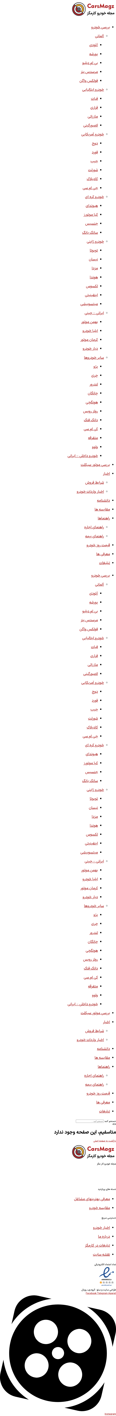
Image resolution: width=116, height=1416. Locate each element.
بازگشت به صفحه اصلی (104, 1141)
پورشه (93, 54)
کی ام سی (91, 429)
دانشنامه (103, 500)
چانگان (93, 393)
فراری (94, 107)
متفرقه (93, 438)
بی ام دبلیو (90, 63)
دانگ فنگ (91, 420)
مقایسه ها (102, 509)
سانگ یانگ (90, 232)
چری (94, 375)
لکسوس (92, 286)
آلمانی (99, 36)
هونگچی (92, 402)
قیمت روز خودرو (98, 545)
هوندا (94, 277)
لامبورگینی (90, 125)
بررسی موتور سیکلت (95, 465)
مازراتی (93, 116)
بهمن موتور (89, 322)
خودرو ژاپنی (95, 241)
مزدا (95, 268)
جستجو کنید (110, 1121)
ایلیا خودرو (90, 331)
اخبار (106, 473)
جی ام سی (90, 188)
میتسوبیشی (89, 304)
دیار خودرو (90, 348)
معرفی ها (103, 554)
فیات (94, 99)
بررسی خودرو (100, 27)
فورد (95, 152)
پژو (95, 366)
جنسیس (91, 223)
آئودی (93, 45)
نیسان (93, 259)
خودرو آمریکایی (92, 134)
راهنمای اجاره (94, 527)
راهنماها (104, 518)
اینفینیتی (91, 295)
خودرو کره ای (94, 197)
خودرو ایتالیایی (93, 89)
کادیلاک (92, 179)
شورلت (93, 170)
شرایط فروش (94, 482)
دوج (95, 143)
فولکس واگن (88, 81)
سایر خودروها (94, 357)
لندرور (93, 384)
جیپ (94, 161)
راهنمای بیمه (94, 536)
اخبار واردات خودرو (90, 491)
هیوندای (92, 206)
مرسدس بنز (89, 72)
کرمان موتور (89, 340)
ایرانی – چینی (94, 313)
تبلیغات (104, 563)
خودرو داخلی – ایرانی (83, 456)
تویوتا (94, 250)
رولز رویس (90, 411)
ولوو (95, 447)
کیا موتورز (91, 214)
